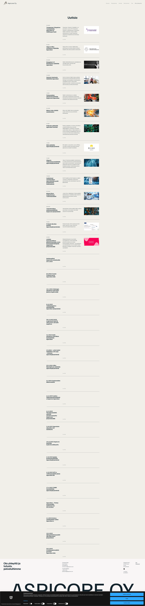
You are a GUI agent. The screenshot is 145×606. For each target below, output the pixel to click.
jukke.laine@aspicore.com (67, 571)
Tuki (136, 562)
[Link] (124, 569)
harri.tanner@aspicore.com (67, 566)
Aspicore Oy (12, 3)
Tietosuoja (137, 564)
